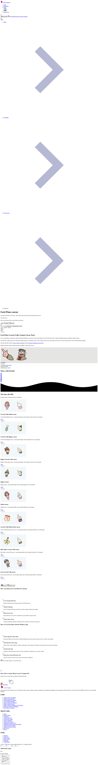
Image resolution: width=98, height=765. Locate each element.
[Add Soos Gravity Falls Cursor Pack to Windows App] (4, 578)
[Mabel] (13, 501)
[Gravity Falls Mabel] (13, 411)
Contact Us (6, 736)
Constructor (6, 716)
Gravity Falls (8, 365)
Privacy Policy (6, 738)
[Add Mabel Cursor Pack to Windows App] (4, 511)
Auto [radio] (2, 323)
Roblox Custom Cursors (8, 704)
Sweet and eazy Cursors (8, 708)
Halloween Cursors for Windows (10, 706)
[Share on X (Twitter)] (49, 375)
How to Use (6, 12)
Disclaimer (5, 740)
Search (5, 714)
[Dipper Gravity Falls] (13, 456)
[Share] (2, 330)
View (2, 419)
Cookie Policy (6, 742)
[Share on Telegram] (49, 380)
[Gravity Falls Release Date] (13, 524)
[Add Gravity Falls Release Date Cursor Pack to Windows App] (4, 533)
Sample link (9, 326)
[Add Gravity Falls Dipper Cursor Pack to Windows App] (4, 443)
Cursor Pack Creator (8, 719)
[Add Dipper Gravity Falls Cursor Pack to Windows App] (4, 466)
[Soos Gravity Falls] (13, 569)
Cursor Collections (7, 720)
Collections (6, 6)
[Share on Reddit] (49, 381)
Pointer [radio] (12, 323)
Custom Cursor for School (9, 725)
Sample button (16, 326)
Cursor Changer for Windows (10, 702)
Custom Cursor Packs (8, 721)
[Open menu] (1, 14)
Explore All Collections (6, 671)
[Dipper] (13, 479)
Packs (4, 7)
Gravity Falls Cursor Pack (19, 343)
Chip (21, 326)
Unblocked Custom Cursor (9, 723)
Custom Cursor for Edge (9, 699)
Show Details (5, 753)
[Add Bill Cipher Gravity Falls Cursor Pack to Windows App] (4, 556)
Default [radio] (7, 323)
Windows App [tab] (12, 585)
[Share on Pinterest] (49, 377)
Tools (5, 8)
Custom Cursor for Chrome (9, 697)
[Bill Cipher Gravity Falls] (13, 546)
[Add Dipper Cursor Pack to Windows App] (4, 488)
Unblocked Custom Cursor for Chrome (12, 724)
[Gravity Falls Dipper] (13, 434)
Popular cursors (6, 715)
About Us (5, 735)
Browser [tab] (4, 585)
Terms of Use (6, 739)
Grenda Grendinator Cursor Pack (35, 343)
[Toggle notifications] (1, 18)
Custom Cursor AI (7, 717)
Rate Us (5, 729)
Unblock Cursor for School (9, 727)
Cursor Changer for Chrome (9, 700)
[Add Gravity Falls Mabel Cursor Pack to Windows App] (4, 421)
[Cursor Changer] (2, 2)
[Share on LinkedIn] (49, 378)
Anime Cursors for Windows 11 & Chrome (13, 705)
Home (4, 5)
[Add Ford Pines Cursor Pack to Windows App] (4, 332)
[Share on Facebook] (49, 374)
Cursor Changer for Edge (9, 701)
